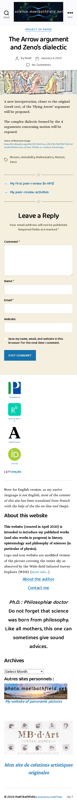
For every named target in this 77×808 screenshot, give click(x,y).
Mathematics (45, 157)
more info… (39, 572)
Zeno (13, 162)
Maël (28, 58)
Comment (12, 242)
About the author (39, 579)
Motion (60, 157)
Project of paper (38, 30)
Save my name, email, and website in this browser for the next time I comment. (35, 341)
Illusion (15, 157)
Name (9, 281)
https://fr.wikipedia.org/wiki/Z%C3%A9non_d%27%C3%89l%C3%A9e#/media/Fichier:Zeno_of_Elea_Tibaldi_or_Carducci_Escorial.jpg (38, 146)
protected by (49, 797)
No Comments (41, 65)
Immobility (28, 157)
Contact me (38, 588)
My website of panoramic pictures (33, 701)
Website (10, 319)
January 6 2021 (51, 58)
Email (8, 300)
